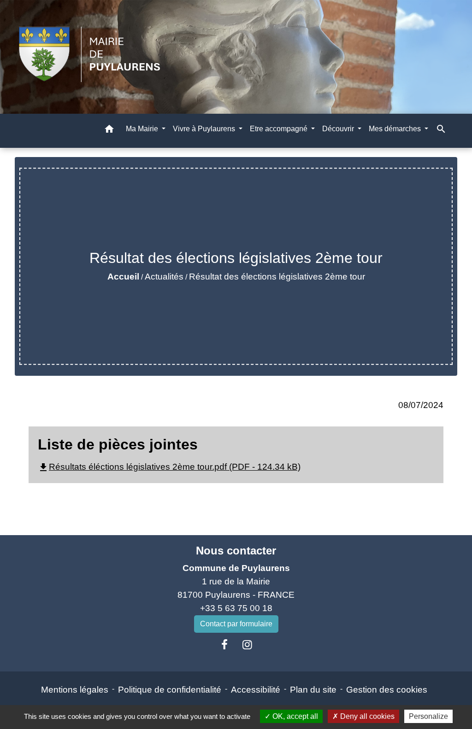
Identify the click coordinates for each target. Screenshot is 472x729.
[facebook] (224, 644)
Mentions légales (74, 689)
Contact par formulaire (236, 624)
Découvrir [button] (339, 129)
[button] (109, 130)
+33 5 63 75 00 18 (236, 608)
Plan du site (313, 689)
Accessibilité (255, 689)
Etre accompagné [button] (279, 129)
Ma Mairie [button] (143, 129)
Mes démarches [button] (396, 129)
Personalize (428, 716)
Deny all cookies (366, 716)
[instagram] (247, 644)
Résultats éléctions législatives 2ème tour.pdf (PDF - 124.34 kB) (169, 467)
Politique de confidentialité (169, 689)
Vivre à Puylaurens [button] (205, 129)
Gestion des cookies (386, 689)
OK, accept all (294, 716)
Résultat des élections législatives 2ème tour (277, 276)
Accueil (123, 276)
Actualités (164, 276)
